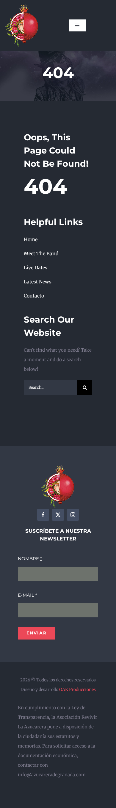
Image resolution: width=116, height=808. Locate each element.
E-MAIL (27, 595)
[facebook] (43, 515)
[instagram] (73, 515)
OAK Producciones (77, 689)
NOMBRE (30, 558)
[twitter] (58, 515)
